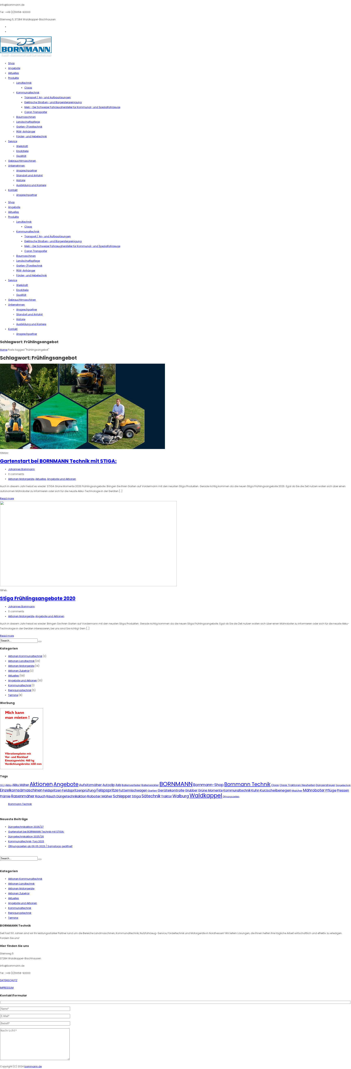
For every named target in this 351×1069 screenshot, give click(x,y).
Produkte (13, 78)
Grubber (191, 790)
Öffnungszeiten (231, 796)
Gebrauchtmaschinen (22, 161)
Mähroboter (314, 790)
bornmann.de (33, 1066)
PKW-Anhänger (25, 131)
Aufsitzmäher (90, 784)
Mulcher (297, 791)
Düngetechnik (343, 785)
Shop (11, 63)
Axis (118, 785)
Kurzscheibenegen (275, 790)
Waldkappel (206, 795)
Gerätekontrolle (171, 790)
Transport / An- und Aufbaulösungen (47, 97)
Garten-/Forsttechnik (29, 126)
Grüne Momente (210, 790)
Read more (7, 498)
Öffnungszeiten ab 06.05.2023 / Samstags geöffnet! (40, 846)
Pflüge (330, 790)
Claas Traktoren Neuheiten (297, 785)
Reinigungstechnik (19, 690)
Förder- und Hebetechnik (31, 136)
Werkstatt (22, 146)
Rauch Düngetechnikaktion (66, 796)
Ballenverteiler (131, 785)
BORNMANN (176, 784)
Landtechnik (23, 83)
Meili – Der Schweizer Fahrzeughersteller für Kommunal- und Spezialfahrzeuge (72, 107)
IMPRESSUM (7, 987)
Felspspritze (107, 790)
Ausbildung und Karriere (31, 185)
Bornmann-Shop (208, 784)
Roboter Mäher (99, 796)
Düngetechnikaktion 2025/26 (26, 836)
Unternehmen (16, 165)
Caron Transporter (35, 112)
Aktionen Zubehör (18, 670)
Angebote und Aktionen (61, 479)
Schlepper (122, 796)
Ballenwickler (150, 785)
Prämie (5, 796)
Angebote (14, 68)
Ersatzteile (22, 151)
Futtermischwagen (133, 790)
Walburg (180, 796)
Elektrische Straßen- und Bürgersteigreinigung (53, 102)
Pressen (343, 790)
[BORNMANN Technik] (26, 56)
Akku (8, 785)
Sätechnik (151, 796)
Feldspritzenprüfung (79, 790)
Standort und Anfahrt (29, 175)
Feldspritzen (52, 790)
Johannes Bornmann (21, 469)
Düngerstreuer (325, 785)
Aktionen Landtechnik (21, 661)
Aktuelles (13, 73)
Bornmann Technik (247, 784)
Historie (20, 180)
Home (3, 349)
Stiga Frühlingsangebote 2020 (37, 598)
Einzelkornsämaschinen (21, 790)
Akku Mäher (20, 785)
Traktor (166, 796)
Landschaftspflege (28, 122)
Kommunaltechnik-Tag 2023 (26, 841)
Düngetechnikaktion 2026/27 (26, 826)
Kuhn (255, 790)
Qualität (21, 156)
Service (12, 141)
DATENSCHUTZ (8, 980)
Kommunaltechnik (27, 92)
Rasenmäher (23, 796)
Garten (152, 791)
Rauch (40, 796)
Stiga (136, 796)
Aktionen (41, 784)
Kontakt (12, 190)
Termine (13, 695)
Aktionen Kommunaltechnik (25, 656)
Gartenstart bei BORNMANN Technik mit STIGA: (58, 461)
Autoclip (108, 785)
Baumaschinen (26, 117)
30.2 (2, 785)
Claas (28, 87)
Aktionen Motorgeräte (21, 479)
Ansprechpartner (26, 170)
